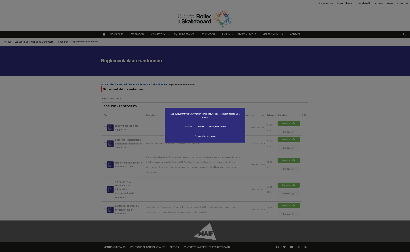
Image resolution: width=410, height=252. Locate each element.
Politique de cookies (217, 126)
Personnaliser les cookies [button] (205, 136)
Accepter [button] (189, 126)
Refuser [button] (201, 126)
